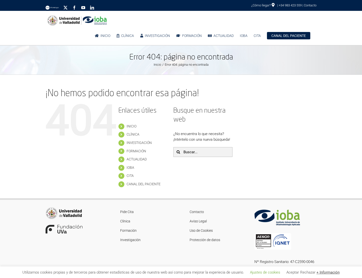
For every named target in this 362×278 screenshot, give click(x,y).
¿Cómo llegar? (261, 5)
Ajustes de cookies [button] (265, 272)
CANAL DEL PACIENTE (144, 184)
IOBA (130, 168)
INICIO (131, 126)
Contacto (310, 5)
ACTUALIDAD (137, 159)
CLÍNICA (133, 134)
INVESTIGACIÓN (139, 143)
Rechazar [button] (307, 272)
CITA (130, 176)
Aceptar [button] (292, 272)
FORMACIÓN (136, 151)
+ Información (328, 272)
